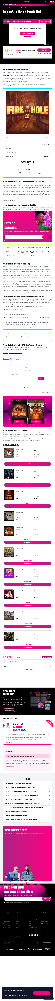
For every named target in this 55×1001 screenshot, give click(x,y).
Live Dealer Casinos (6, 922)
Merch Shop (31, 933)
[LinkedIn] (29, 936)
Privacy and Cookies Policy (7, 944)
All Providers (18, 928)
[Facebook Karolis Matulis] (22, 731)
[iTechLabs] (20, 173)
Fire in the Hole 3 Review (36, 401)
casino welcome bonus (8, 440)
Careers (30, 918)
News (30, 924)
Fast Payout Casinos (6, 928)
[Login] (48, 2)
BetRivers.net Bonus (9, 54)
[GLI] (30, 173)
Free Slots (17, 916)
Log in (26, 367)
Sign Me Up (46, 237)
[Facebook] (37, 936)
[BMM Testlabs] (35, 173)
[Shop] (43, 2)
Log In (27, 38)
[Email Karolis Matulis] (14, 731)
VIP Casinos (5, 920)
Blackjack (17, 920)
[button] (22, 370)
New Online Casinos (6, 918)
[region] (27, 376)
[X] (35, 936)
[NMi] (40, 173)
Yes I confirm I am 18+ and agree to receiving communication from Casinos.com (17, 903)
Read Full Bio (9, 743)
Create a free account (27, 33)
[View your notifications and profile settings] (51, 384)
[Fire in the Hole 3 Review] (36, 411)
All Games (17, 918)
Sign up (29, 367)
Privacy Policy (23, 995)
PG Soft (17, 933)
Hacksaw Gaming (19, 935)
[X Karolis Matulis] (24, 731)
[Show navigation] (2, 2)
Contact (30, 916)
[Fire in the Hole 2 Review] (19, 411)
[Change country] (46, 2)
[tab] (6, 666)
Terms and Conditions (47, 943)
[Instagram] (32, 936)
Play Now (44, 50)
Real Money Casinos (6, 916)
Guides (30, 922)
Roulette (17, 922)
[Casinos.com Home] (28, 1)
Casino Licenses (6, 933)
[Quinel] (25, 173)
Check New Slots (9, 711)
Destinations (31, 926)
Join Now (45, 900)
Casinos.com (5, 7)
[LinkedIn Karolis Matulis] (16, 731)
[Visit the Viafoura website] (49, 392)
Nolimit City (18, 937)
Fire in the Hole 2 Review (18, 401)
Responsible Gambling (33, 920)
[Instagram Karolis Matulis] (19, 731)
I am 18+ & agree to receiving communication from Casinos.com (15, 240)
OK (41, 993)
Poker (17, 924)
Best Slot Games (12, 7)
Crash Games (18, 926)
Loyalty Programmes (6, 926)
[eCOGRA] (15, 173)
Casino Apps (5, 924)
